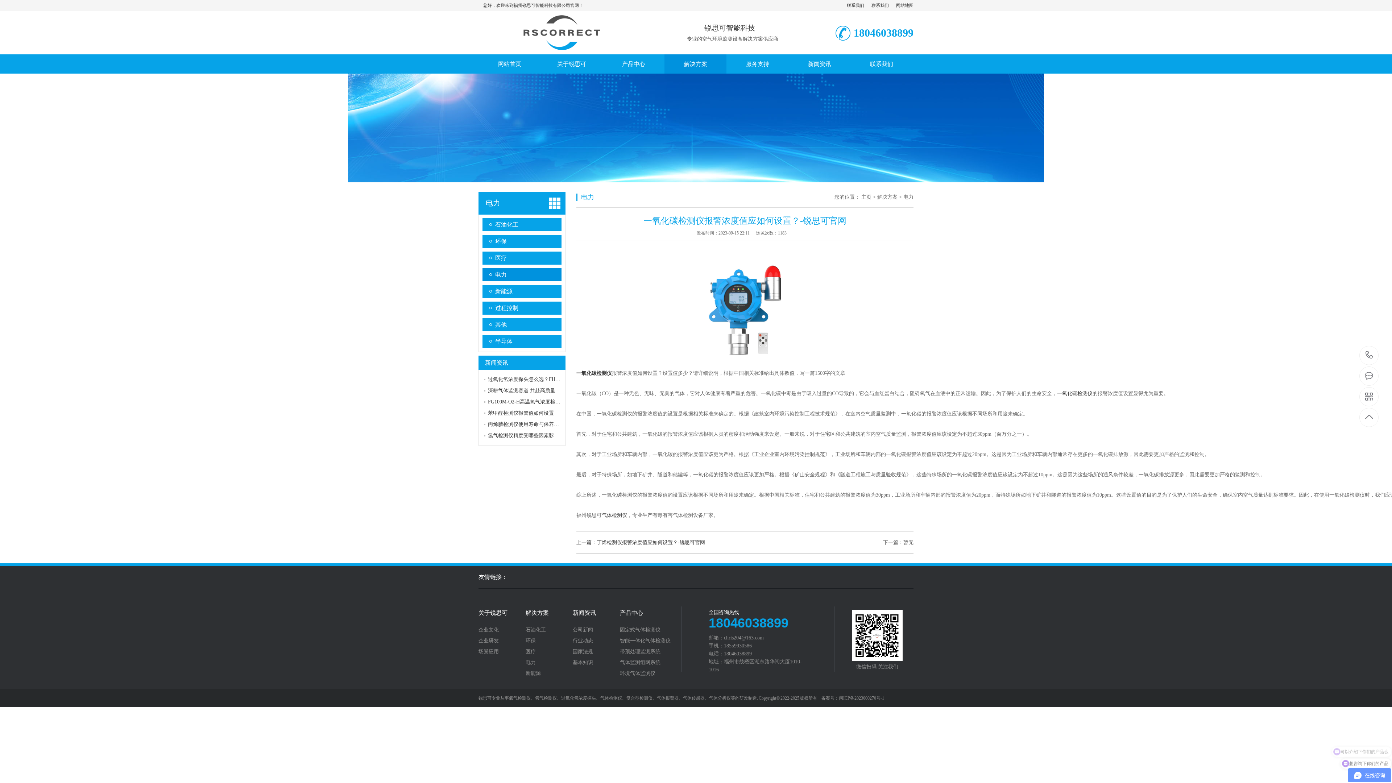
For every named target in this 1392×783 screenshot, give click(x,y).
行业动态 (583, 640)
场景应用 (488, 651)
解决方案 (695, 64)
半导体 (504, 341)
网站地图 (905, 5)
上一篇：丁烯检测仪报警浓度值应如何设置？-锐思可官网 (640, 542)
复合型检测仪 (639, 698)
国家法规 (583, 651)
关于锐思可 (571, 64)
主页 (866, 197)
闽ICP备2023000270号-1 (861, 698)
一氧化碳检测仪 (1075, 393)
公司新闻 (583, 630)
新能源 (504, 291)
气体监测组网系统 (640, 662)
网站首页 (509, 64)
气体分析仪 (720, 698)
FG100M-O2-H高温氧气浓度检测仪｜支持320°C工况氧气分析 (556, 402)
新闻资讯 (819, 64)
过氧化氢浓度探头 (578, 698)
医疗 (501, 258)
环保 (501, 241)
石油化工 (506, 224)
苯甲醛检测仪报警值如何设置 (521, 413)
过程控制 (506, 308)
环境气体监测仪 (637, 673)
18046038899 (1369, 355)
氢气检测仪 (546, 698)
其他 (501, 325)
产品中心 (633, 64)
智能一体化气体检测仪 (645, 640)
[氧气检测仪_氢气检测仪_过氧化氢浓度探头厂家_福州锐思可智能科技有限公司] (560, 46)
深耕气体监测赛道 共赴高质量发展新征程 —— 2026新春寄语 (556, 390)
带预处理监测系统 (640, 651)
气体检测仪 (614, 515)
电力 (493, 203)
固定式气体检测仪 (640, 630)
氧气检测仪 (520, 698)
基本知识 (583, 662)
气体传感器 (694, 698)
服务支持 (757, 64)
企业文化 (488, 630)
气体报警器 (668, 698)
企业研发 (488, 640)
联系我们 (855, 5)
